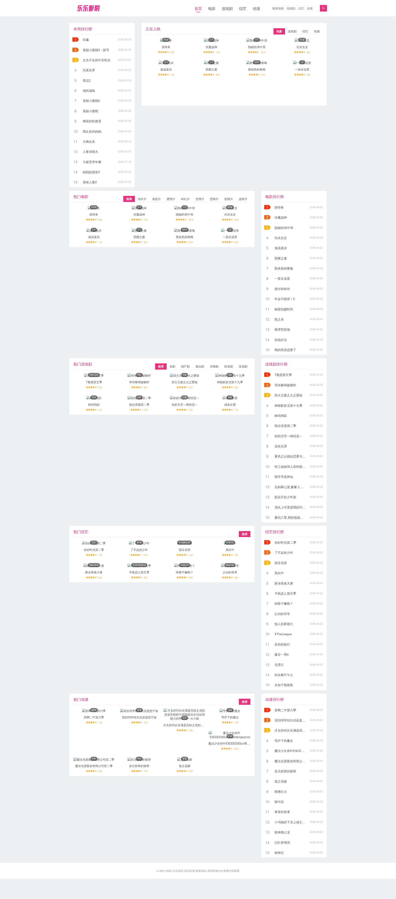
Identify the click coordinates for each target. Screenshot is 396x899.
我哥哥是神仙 (284, 476)
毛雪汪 (279, 664)
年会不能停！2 (285, 299)
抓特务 (166, 47)
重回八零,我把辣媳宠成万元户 (295, 517)
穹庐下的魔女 (230, 717)
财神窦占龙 (282, 832)
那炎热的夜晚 (256, 69)
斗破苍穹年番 (92, 162)
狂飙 (86, 39)
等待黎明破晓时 (139, 382)
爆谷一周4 (282, 654)
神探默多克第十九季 (230, 382)
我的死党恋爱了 (285, 350)
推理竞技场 (282, 329)
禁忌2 (87, 80)
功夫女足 (302, 47)
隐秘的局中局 (256, 47)
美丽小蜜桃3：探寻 (96, 50)
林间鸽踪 (94, 404)
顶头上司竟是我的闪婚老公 (293, 507)
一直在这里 (302, 69)
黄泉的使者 (282, 811)
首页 (198, 8)
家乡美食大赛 (94, 572)
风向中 (230, 550)
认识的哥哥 (230, 572)
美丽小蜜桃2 (91, 100)
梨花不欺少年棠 (285, 497)
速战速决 (166, 69)
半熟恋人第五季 (139, 572)
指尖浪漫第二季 (139, 404)
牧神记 (279, 852)
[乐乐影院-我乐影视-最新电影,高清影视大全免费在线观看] (88, 8)
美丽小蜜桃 (90, 111)
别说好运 (281, 339)
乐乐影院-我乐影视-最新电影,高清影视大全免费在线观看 (206, 871)
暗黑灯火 (281, 791)
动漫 (256, 8)
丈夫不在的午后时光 (97, 60)
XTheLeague (283, 634)
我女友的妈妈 (92, 131)
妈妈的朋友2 (91, 172)
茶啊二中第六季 (94, 717)
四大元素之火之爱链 (185, 382)
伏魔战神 (211, 47)
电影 (212, 8)
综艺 (242, 8)
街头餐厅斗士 (284, 675)
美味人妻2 (90, 182)
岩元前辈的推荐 (139, 766)
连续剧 (227, 8)
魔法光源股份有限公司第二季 (94, 766)
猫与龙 (279, 801)
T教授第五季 (94, 382)
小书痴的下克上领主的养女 (293, 822)
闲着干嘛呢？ (184, 572)
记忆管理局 (282, 842)
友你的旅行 (282, 644)
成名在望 (230, 404)
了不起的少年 (139, 550)
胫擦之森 (211, 69)
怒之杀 (279, 319)
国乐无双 (184, 550)
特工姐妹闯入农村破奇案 (292, 466)
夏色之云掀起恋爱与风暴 (292, 456)
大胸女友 (89, 141)
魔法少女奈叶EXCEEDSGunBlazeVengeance (237, 743)
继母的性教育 (92, 121)
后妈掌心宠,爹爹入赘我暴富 (293, 487)
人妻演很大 (90, 151)
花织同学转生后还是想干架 (139, 717)
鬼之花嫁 (184, 766)
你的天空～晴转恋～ (185, 404)
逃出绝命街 (282, 288)
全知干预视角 (284, 685)
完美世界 (89, 70)
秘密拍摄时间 (284, 309)
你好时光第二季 (94, 550)
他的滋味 (89, 90)
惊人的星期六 (284, 624)
